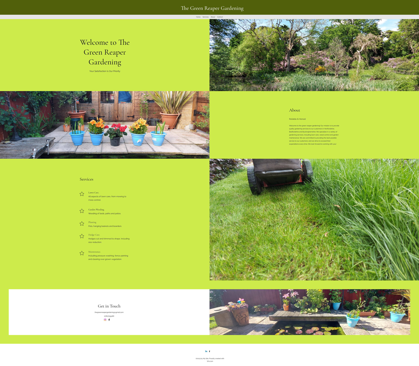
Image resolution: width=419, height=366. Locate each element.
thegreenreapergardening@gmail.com (109, 312)
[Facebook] (109, 319)
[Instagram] (105, 319)
